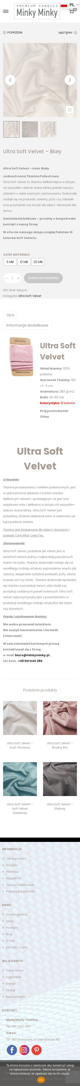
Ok (41, 1079)
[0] (71, 11)
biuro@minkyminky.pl (32, 655)
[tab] (40, 315)
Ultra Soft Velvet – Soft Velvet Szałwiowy (20, 808)
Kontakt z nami (17, 947)
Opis (10, 315)
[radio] (10, 261)
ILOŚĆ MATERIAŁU (16, 255)
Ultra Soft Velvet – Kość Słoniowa (20, 745)
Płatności (12, 872)
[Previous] (10, 80)
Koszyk (11, 984)
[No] (75, 1073)
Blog (9, 934)
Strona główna (16, 914)
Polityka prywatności (20, 891)
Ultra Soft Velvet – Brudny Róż (60, 745)
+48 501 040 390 (30, 661)
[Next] (70, 80)
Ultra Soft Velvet (29, 296)
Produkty (12, 928)
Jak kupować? (16, 859)
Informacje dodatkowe (27, 325)
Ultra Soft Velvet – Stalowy (60, 806)
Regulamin (13, 878)
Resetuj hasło (15, 997)
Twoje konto (15, 970)
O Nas (10, 941)
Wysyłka (12, 865)
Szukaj (10, 990)
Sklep (10, 921)
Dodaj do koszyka (43, 278)
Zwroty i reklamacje (20, 885)
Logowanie (13, 977)
